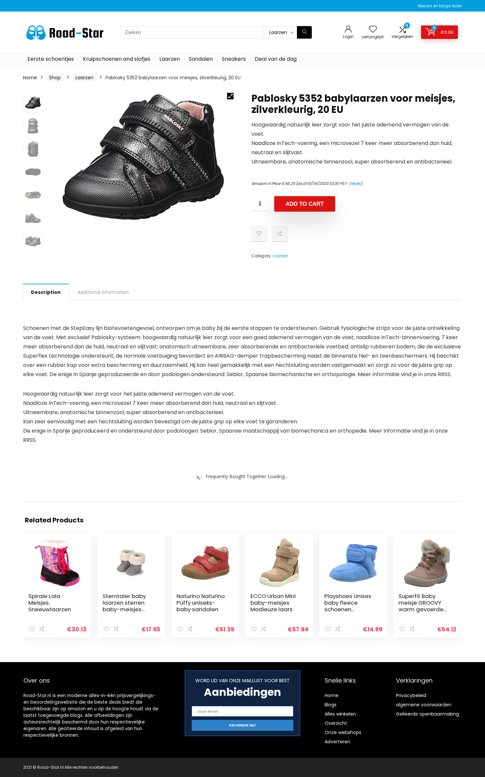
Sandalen (201, 59)
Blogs (331, 704)
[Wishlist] (373, 29)
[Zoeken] (304, 32)
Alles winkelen (340, 714)
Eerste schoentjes (50, 59)
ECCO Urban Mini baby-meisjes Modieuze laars (273, 602)
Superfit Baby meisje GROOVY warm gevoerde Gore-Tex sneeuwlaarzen (421, 609)
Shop (55, 77)
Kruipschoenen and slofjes (116, 59)
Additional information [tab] (103, 292)
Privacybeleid (411, 695)
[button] (230, 96)
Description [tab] (46, 292)
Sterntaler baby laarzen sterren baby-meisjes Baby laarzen (124, 606)
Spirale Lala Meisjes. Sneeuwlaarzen (49, 602)
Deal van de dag (276, 59)
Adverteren (337, 741)
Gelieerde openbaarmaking (427, 714)
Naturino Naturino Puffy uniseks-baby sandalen (201, 602)
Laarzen (169, 59)
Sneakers (234, 59)
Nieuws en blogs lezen (440, 6)
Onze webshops (343, 732)
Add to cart (305, 204)
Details (355, 183)
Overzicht (336, 723)
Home (30, 77)
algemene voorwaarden (423, 704)
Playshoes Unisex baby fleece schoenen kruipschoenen (347, 606)
